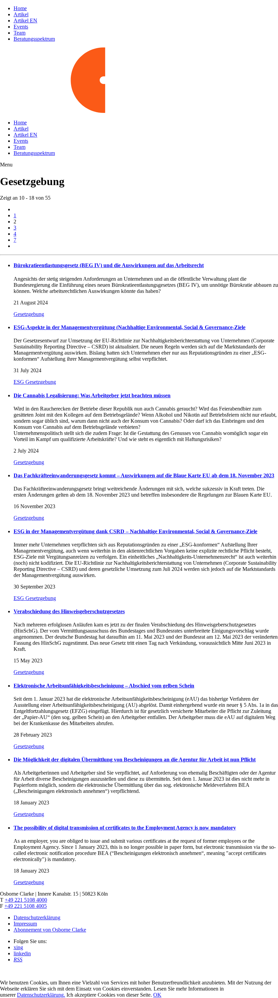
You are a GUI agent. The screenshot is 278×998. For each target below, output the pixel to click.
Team (19, 33)
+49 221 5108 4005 (25, 906)
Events (21, 26)
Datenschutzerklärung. (41, 995)
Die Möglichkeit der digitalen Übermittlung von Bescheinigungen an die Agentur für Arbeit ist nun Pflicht (135, 759)
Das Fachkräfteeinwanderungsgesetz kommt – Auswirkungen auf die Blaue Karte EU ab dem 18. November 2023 (144, 475)
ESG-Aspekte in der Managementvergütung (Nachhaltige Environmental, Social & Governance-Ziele (129, 327)
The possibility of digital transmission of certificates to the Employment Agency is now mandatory (125, 828)
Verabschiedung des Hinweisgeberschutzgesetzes (69, 611)
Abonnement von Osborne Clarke (50, 930)
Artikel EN (25, 20)
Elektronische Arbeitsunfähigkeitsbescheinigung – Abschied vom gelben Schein (104, 685)
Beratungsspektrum (34, 39)
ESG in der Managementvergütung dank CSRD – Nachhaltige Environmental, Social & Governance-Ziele (135, 531)
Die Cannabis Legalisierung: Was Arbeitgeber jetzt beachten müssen (92, 395)
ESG (19, 382)
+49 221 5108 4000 (26, 900)
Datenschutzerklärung (37, 917)
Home (20, 8)
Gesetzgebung (29, 314)
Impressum (25, 923)
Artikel (21, 14)
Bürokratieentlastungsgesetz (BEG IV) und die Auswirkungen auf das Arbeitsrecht (109, 265)
